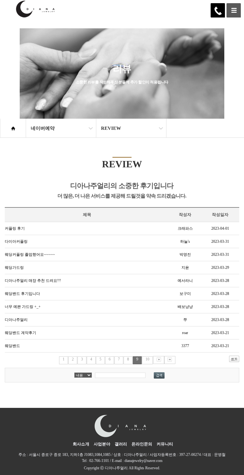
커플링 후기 (15, 228)
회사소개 (81, 444)
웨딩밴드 (12, 346)
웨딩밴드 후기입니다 (22, 293)
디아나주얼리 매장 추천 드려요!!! (33, 280)
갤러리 (121, 444)
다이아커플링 (16, 241)
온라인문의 (142, 444)
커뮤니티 (165, 444)
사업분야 (102, 444)
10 (147, 359)
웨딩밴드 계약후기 (20, 333)
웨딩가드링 (14, 267)
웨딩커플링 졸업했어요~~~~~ (30, 254)
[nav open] (234, 10)
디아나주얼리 (16, 320)
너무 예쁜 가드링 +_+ (23, 306)
